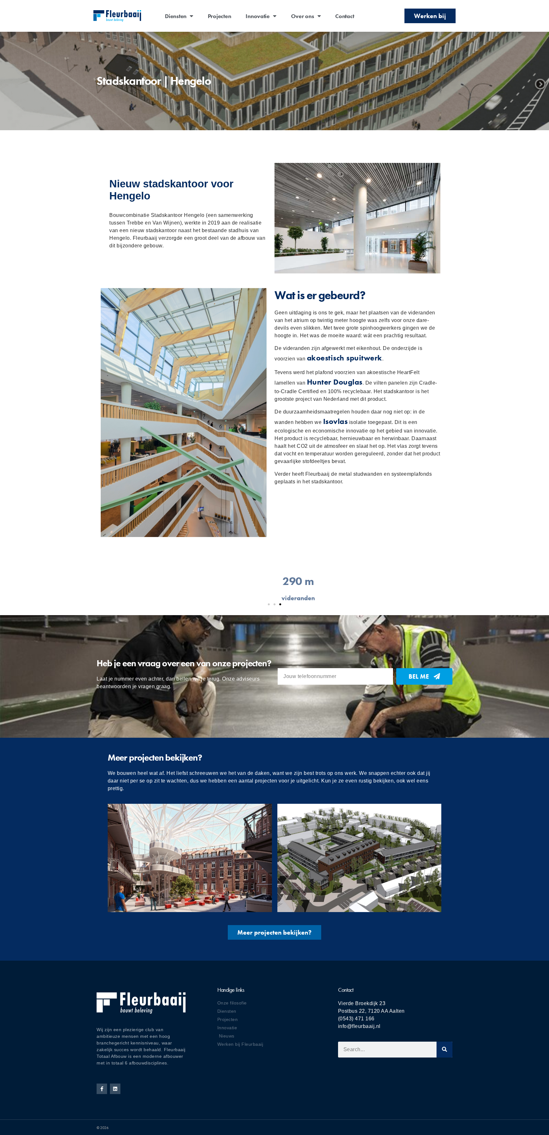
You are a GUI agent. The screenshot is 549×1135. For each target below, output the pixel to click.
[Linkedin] (115, 1089)
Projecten (219, 16)
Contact (344, 16)
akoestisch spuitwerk (344, 358)
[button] (269, 604)
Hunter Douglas (335, 382)
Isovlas (335, 421)
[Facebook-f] (102, 1089)
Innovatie (258, 16)
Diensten (175, 16)
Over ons (302, 16)
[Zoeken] (444, 1050)
